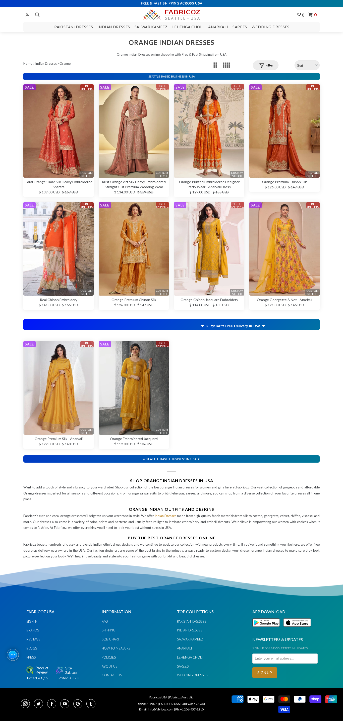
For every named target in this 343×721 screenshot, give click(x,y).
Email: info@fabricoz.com (156, 709)
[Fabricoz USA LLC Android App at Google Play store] (267, 629)
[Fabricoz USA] (171, 14)
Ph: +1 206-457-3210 (189, 709)
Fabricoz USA (158, 697)
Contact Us (112, 675)
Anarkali (218, 27)
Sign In (31, 621)
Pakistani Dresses (73, 27)
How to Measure (116, 648)
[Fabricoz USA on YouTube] (66, 704)
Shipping (109, 630)
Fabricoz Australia (181, 697)
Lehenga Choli (188, 27)
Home (27, 63)
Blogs (31, 648)
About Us (109, 666)
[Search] (36, 15)
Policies (109, 657)
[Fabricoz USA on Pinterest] (79, 704)
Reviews (33, 639)
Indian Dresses (113, 27)
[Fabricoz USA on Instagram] (26, 704)
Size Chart (111, 639)
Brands (32, 630)
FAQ (105, 621)
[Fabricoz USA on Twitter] (39, 704)
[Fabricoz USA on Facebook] (53, 704)
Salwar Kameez (151, 27)
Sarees (240, 27)
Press (31, 657)
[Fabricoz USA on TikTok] (91, 704)
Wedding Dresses (271, 27)
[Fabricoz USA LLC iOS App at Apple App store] (297, 629)
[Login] (27, 15)
